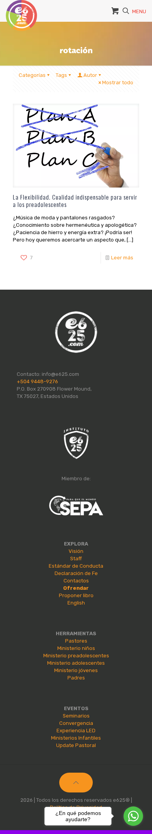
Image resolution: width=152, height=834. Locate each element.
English (76, 603)
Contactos (76, 581)
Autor (90, 75)
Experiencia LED (76, 730)
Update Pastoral (76, 745)
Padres (76, 678)
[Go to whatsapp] (133, 816)
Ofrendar (76, 588)
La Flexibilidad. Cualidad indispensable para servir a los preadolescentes (75, 200)
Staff (76, 558)
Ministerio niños (76, 648)
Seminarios (76, 716)
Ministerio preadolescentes (76, 656)
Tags (61, 75)
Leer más (122, 258)
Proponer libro (76, 595)
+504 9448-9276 (37, 381)
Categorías (32, 75)
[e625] (21, 9)
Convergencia (76, 723)
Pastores (76, 641)
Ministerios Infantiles (76, 738)
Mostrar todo (117, 82)
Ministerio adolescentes (76, 663)
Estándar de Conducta (76, 566)
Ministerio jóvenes (76, 670)
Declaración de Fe (76, 573)
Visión (76, 551)
